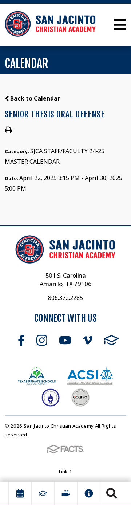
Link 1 (65, 471)
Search (111, 493)
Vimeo (87, 340)
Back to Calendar (34, 98)
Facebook (21, 340)
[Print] (8, 130)
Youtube (65, 340)
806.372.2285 (65, 298)
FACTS (111, 340)
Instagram (41, 340)
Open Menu (120, 24)
